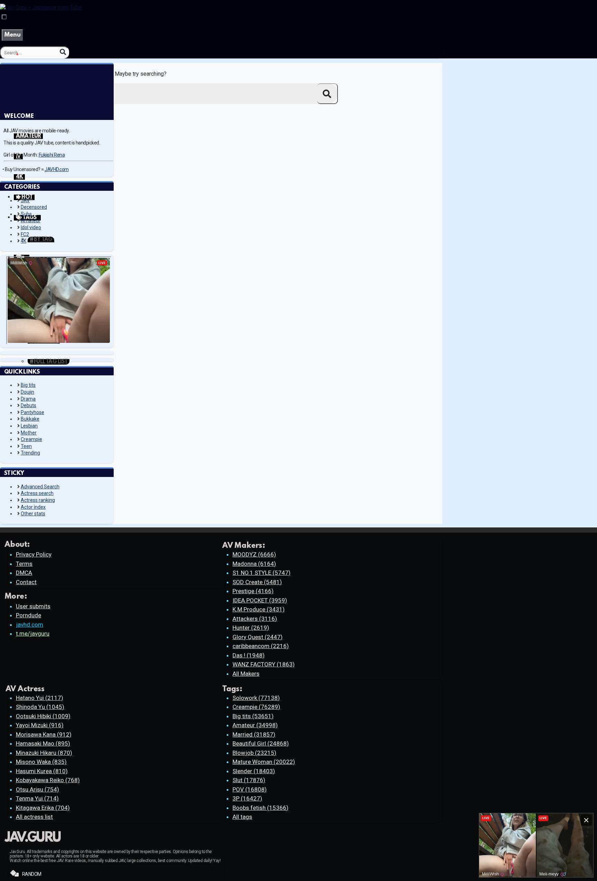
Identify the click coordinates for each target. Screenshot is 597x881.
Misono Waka (41, 761)
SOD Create (257, 582)
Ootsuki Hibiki (43, 716)
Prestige (253, 591)
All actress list (34, 816)
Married (254, 734)
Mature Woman (264, 761)
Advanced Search (40, 486)
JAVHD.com (57, 169)
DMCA (24, 572)
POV (250, 789)
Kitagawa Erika (43, 807)
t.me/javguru (32, 633)
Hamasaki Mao (43, 743)
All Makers (246, 673)
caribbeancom (261, 646)
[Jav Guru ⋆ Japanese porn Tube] (41, 7)
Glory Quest (258, 637)
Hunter (251, 627)
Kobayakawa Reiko (48, 780)
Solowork (256, 697)
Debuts (28, 405)
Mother (29, 432)
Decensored (34, 207)
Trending (30, 453)
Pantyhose (32, 412)
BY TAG (43, 239)
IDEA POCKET (260, 600)
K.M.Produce (259, 609)
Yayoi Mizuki (40, 725)
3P (247, 798)
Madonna (254, 563)
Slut (249, 780)
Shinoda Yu (40, 706)
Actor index (33, 507)
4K (19, 177)
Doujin (27, 392)
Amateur (30, 220)
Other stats (33, 513)
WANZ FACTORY (264, 664)
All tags (242, 816)
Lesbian (29, 426)
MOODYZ (254, 554)
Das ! (249, 655)
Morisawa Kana (44, 734)
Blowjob (254, 752)
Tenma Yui (37, 798)
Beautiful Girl (261, 743)
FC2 (25, 234)
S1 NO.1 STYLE (262, 572)
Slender (254, 771)
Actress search (37, 493)
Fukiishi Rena (52, 155)
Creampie (31, 439)
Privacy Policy (33, 554)
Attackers (255, 618)
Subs (26, 214)
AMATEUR (28, 136)
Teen (26, 446)
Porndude (28, 615)
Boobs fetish (260, 807)
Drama (28, 399)
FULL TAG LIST (50, 362)
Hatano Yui (39, 697)
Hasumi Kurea (42, 771)
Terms (24, 563)
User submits (33, 606)
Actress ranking (38, 500)
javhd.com (29, 624)
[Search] (63, 52)
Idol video (31, 227)
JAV (25, 200)
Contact (26, 582)
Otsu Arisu (37, 789)
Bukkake (30, 419)
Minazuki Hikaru (44, 752)
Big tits (28, 385)
